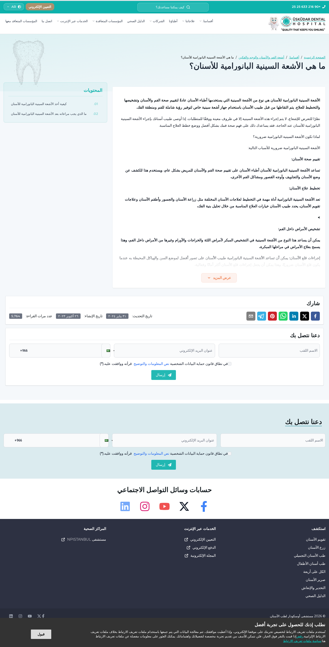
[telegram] (261, 316)
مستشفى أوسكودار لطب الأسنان (291, 616)
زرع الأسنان (316, 547)
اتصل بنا (47, 21)
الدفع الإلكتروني (204, 547)
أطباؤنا (173, 21)
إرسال (160, 375)
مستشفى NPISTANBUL (86, 539)
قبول (41, 634)
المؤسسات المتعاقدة (109, 21)
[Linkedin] (125, 506)
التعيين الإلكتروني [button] (40, 7)
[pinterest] (272, 316)
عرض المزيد (222, 278)
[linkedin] (293, 316)
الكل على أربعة (314, 572)
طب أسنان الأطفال (311, 563)
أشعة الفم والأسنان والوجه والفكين (261, 57)
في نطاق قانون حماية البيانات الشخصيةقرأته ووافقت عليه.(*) (164, 364)
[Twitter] (184, 506)
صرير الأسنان (315, 580)
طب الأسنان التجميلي (309, 555)
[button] (106, 350)
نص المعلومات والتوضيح (151, 364)
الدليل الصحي (136, 21)
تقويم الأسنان (315, 539)
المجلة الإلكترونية (203, 555)
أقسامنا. (208, 21)
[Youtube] (164, 506)
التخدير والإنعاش (313, 588)
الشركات (158, 21)
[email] (250, 316)
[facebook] (315, 316)
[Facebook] (204, 506)
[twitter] (304, 316)
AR (13, 7)
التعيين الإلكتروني (203, 539)
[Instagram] (144, 506)
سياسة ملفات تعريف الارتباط (302, 641)
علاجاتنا (190, 21)
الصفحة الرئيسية (314, 57)
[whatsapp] (283, 316)
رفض (299, 636)
